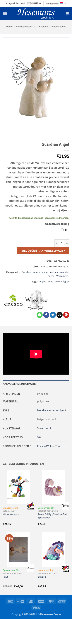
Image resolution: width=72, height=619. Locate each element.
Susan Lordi (44, 428)
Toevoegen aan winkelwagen (43, 250)
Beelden (43, 26)
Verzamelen (62, 275)
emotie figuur (59, 26)
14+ (39, 437)
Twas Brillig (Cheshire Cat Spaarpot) (52, 516)
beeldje (41, 410)
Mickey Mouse (11, 514)
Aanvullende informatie (19, 383)
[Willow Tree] (36, 301)
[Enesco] (14, 301)
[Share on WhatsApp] (40, 315)
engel (51, 275)
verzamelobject (56, 410)
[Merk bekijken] (30, 505)
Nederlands (52, 3)
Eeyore (42, 576)
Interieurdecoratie (25, 26)
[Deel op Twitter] (53, 315)
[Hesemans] (36, 13)
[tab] (36, 384)
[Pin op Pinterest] (66, 315)
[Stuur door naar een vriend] (59, 315)
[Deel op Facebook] (46, 315)
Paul (5, 576)
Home (9, 26)
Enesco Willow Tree (49, 446)
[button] (5, 13)
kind (50, 281)
